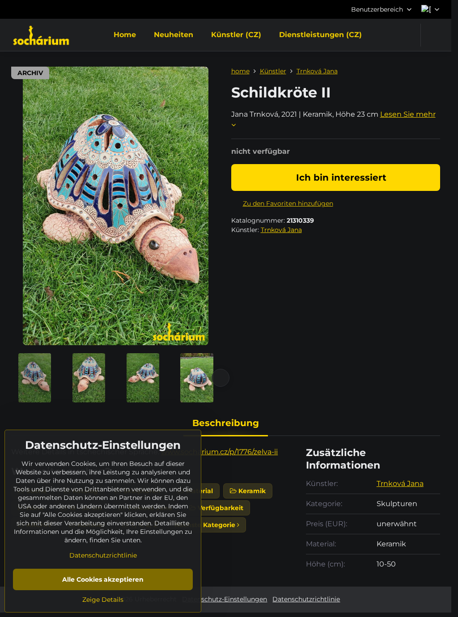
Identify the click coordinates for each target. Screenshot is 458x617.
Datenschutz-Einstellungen (224, 599)
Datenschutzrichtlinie (306, 599)
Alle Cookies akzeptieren (103, 579)
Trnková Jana (281, 230)
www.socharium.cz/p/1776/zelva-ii (219, 452)
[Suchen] (433, 35)
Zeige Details (102, 600)
